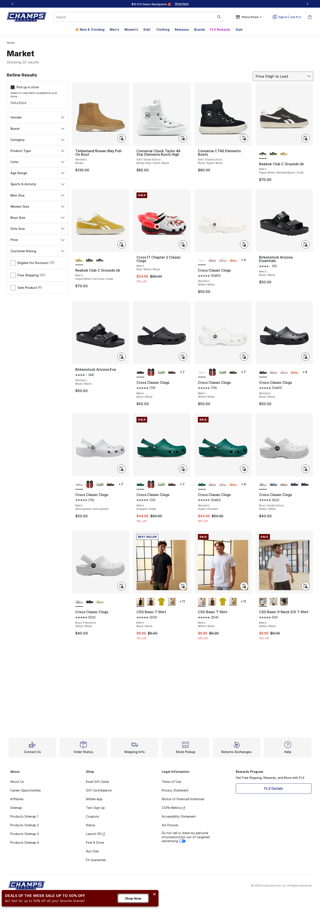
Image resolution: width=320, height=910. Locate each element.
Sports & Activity (23, 184)
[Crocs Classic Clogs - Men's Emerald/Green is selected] (140, 484)
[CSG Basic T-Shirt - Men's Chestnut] (151, 602)
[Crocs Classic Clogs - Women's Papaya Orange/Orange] (233, 260)
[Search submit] (219, 17)
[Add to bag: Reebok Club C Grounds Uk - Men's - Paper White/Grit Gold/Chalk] (121, 244)
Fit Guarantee (96, 860)
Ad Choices (170, 825)
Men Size (17, 195)
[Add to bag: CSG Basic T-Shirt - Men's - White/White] (244, 586)
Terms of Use (171, 781)
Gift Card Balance (99, 790)
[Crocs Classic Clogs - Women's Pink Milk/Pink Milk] (212, 260)
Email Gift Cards (97, 781)
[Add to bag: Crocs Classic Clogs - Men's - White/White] (244, 356)
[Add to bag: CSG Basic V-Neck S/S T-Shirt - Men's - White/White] (305, 586)
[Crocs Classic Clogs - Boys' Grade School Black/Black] (305, 484)
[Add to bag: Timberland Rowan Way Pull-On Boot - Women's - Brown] (121, 138)
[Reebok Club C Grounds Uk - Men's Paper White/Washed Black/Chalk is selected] (263, 154)
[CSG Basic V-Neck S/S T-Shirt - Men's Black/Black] (284, 602)
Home (10, 42)
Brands (199, 29)
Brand (14, 128)
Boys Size (17, 217)
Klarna (90, 825)
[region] (160, 4)
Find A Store (95, 842)
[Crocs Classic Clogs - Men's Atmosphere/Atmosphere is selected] (79, 484)
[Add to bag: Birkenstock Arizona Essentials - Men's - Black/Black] (305, 244)
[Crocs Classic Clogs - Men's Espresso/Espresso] (172, 372)
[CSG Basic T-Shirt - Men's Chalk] (172, 602)
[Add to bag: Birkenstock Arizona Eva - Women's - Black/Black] (121, 356)
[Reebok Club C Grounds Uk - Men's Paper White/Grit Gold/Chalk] (284, 154)
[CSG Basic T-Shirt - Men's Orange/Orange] (161, 602)
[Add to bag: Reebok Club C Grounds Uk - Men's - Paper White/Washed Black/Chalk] (305, 138)
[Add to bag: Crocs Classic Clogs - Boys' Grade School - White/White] (305, 469)
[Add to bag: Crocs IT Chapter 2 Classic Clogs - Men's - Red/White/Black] (183, 244)
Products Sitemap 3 (24, 834)
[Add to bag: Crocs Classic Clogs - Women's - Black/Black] (305, 356)
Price (14, 240)
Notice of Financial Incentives (183, 799)
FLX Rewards (220, 29)
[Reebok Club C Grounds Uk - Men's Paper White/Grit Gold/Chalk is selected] (79, 260)
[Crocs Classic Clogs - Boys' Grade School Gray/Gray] (273, 484)
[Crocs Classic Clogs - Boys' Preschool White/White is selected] (79, 602)
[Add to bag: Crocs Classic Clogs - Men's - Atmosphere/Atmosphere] (121, 469)
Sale (239, 29)
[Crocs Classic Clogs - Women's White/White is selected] (202, 260)
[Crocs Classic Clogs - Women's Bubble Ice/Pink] (223, 260)
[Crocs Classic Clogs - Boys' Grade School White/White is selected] (263, 484)
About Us (17, 781)
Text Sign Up (95, 808)
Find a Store (18, 102)
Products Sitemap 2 (24, 825)
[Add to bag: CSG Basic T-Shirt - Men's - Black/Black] (183, 586)
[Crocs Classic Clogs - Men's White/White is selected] (202, 372)
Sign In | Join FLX (289, 17)
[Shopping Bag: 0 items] (309, 17)
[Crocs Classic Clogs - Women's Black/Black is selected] (263, 372)
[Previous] (12, 4)
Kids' (147, 29)
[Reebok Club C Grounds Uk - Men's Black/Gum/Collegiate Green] (273, 154)
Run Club (92, 851)
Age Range (18, 173)
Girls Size (17, 228)
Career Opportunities (25, 790)
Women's (131, 29)
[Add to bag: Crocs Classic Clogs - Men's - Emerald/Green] (183, 469)
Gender (16, 117)
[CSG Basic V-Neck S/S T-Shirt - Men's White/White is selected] (263, 602)
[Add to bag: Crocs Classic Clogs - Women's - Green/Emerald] (244, 469)
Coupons (92, 816)
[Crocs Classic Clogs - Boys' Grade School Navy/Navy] (294, 484)
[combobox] (139, 17)
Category (17, 140)
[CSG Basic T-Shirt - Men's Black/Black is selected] (140, 602)
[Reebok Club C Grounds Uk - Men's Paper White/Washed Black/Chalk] (100, 260)
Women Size (19, 206)
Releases (182, 29)
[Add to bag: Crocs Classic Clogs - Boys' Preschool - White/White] (121, 586)
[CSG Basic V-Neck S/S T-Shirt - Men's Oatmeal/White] (273, 602)
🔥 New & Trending (89, 29)
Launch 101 (93, 834)
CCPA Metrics (172, 808)
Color (14, 162)
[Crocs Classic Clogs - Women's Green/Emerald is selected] (202, 484)
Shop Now (133, 898)
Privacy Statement (175, 790)
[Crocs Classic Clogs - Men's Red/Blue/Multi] (151, 372)
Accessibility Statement (179, 816)
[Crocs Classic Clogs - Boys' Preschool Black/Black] (90, 602)
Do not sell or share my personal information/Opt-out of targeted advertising (186, 837)
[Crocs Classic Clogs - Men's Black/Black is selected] (140, 372)
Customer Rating (23, 251)
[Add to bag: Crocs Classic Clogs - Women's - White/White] (244, 244)
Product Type (20, 151)
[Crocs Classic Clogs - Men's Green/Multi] (161, 372)
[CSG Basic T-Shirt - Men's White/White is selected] (202, 602)
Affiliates (17, 799)
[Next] (307, 4)
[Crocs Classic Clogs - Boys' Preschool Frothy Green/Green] (100, 602)
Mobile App (94, 799)
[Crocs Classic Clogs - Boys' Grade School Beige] (284, 484)
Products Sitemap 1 (24, 816)
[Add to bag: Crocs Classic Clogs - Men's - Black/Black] (183, 356)
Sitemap (16, 808)
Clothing (163, 29)
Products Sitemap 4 (24, 842)
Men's (114, 29)
